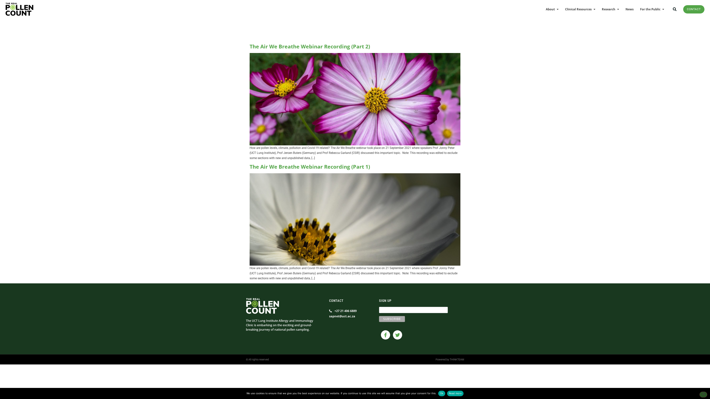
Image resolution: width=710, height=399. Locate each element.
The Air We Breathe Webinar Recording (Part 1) (310, 166)
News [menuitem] (630, 9)
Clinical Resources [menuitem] (578, 9)
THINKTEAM (457, 359)
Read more (455, 393)
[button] (675, 9)
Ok (441, 393)
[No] (703, 395)
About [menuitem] (550, 9)
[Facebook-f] (385, 335)
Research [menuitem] (608, 9)
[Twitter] (397, 335)
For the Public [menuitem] (650, 9)
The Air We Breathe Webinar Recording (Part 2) (310, 46)
